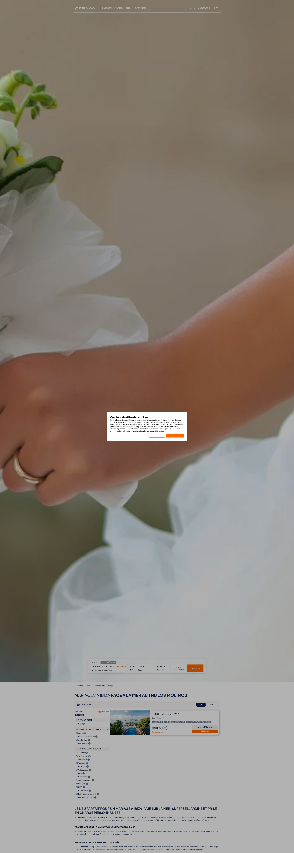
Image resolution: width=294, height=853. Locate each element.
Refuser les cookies (157, 436)
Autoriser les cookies (175, 436)
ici (165, 431)
